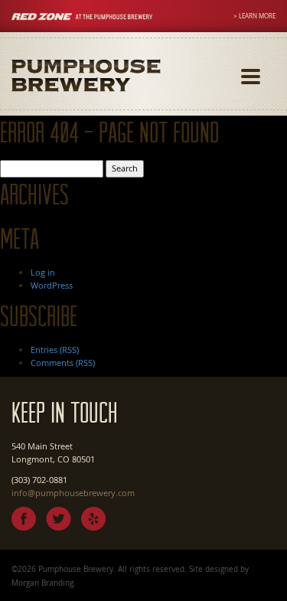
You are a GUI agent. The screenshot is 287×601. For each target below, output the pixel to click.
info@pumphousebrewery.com (73, 492)
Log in (43, 272)
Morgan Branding (42, 582)
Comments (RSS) (63, 362)
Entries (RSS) (55, 349)
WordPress (52, 285)
